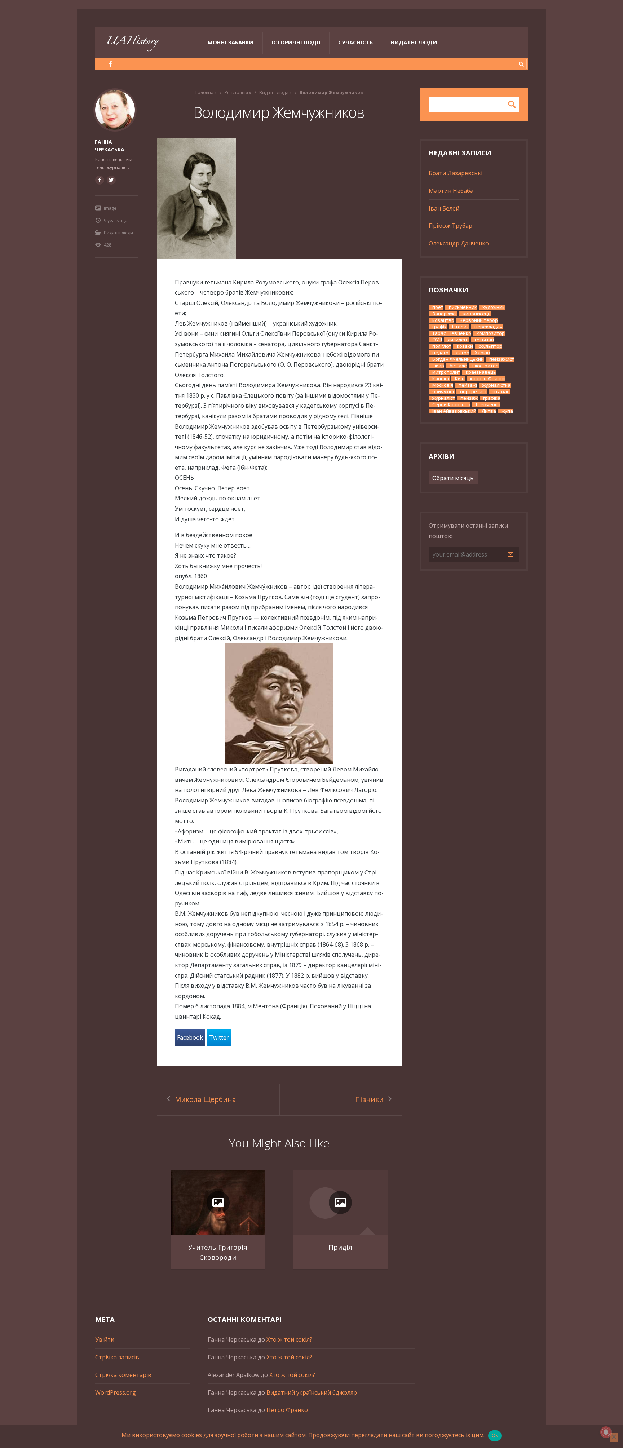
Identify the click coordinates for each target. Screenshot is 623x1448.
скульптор (490, 346)
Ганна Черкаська (109, 145)
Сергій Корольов (451, 404)
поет (437, 307)
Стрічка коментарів (123, 1375)
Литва (489, 411)
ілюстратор (485, 365)
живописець (476, 313)
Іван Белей (444, 208)
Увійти (104, 1339)
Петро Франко (287, 1410)
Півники (369, 1099)
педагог (441, 352)
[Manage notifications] (606, 1432)
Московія (442, 385)
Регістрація (236, 92)
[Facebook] (110, 64)
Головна (204, 92)
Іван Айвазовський (454, 411)
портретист (473, 391)
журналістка (496, 385)
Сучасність (355, 42)
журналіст (443, 398)
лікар (438, 365)
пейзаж (469, 398)
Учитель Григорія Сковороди (217, 1252)
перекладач (488, 326)
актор (462, 352)
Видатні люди (414, 42)
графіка (491, 398)
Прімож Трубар (450, 226)
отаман (501, 391)
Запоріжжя (444, 313)
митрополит (446, 372)
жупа (507, 411)
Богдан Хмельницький (458, 359)
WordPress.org (115, 1392)
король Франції (487, 378)
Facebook (190, 1037)
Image (110, 208)
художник (493, 307)
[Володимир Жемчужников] (279, 198)
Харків (482, 352)
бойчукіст (443, 391)
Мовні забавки (230, 42)
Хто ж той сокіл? (289, 1339)
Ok (495, 1435)
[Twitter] (111, 180)
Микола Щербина (205, 1099)
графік (439, 326)
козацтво (443, 320)
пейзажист (501, 359)
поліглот (441, 346)
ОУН (437, 339)
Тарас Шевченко (451, 333)
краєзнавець (481, 372)
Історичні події (295, 42)
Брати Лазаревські (455, 173)
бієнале (458, 365)
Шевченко (488, 404)
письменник (463, 307)
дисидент (458, 339)
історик (460, 326)
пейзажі (468, 385)
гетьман (484, 339)
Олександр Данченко (459, 243)
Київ (460, 378)
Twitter (219, 1037)
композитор (491, 333)
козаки (465, 346)
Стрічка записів (117, 1357)
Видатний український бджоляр (311, 1392)
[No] (614, 1437)
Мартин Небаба (451, 191)
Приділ (340, 1247)
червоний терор (479, 320)
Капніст (441, 378)
